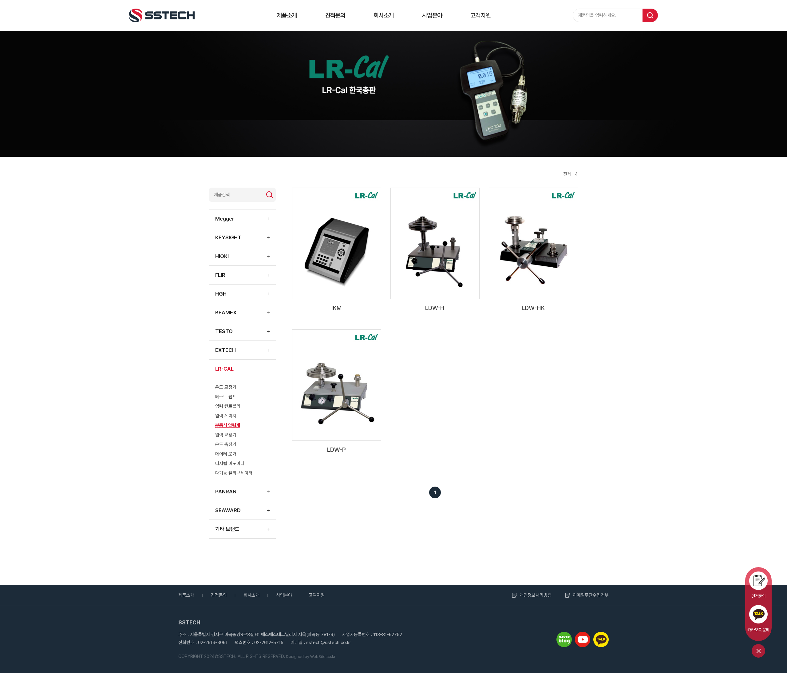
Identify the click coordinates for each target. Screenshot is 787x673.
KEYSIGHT (228, 237)
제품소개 (287, 15)
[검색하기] (650, 15)
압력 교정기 (225, 435)
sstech (162, 15)
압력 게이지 (225, 416)
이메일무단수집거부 (591, 595)
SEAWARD (228, 510)
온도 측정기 (225, 444)
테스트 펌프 (225, 397)
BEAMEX (225, 312)
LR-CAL (224, 369)
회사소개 (384, 15)
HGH (221, 294)
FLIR (220, 275)
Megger (224, 219)
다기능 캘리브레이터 (233, 473)
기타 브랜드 (227, 529)
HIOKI (222, 256)
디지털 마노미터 (229, 463)
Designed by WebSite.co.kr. (310, 656)
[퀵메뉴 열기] (758, 651)
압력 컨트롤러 (227, 406)
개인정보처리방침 (536, 595)
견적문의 (335, 15)
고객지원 (480, 15)
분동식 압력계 (227, 425)
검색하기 (269, 195)
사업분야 (432, 15)
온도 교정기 (225, 387)
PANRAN (225, 491)
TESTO (224, 331)
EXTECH (225, 350)
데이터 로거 (225, 454)
